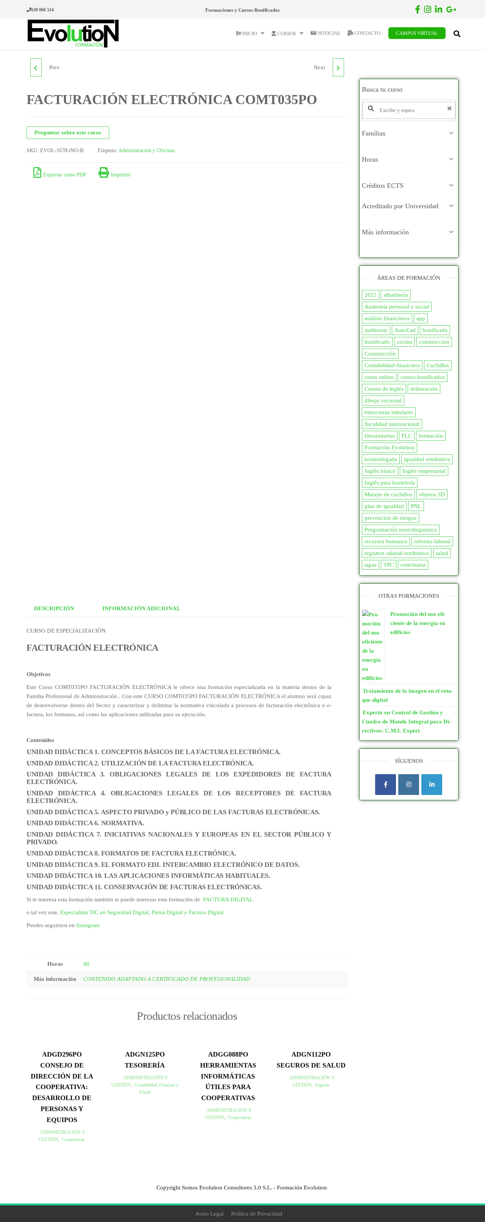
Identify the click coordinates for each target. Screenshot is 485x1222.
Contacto (366, 33)
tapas (371, 565)
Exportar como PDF (65, 175)
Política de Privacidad (256, 1214)
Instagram (88, 925)
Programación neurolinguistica (401, 530)
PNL (416, 506)
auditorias (376, 330)
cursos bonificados (423, 377)
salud (442, 553)
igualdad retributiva (427, 459)
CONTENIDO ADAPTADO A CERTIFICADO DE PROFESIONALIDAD (166, 979)
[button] (409, 133)
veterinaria (413, 565)
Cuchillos (438, 365)
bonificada (434, 330)
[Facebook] (385, 784)
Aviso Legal (209, 1214)
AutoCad (405, 330)
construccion (434, 342)
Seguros (322, 1085)
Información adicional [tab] (141, 608)
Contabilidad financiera (392, 365)
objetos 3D (432, 494)
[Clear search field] (450, 108)
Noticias (328, 33)
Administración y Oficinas (146, 150)
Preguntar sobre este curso (67, 132)
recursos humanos (386, 541)
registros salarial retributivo (397, 553)
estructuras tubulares (389, 412)
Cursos (286, 33)
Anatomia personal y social (397, 307)
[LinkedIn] (431, 784)
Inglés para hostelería (390, 483)
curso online (379, 377)
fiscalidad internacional (392, 424)
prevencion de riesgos (390, 518)
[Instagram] (408, 784)
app (420, 318)
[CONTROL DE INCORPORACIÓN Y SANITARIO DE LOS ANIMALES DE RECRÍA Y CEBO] (338, 67)
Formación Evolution (390, 447)
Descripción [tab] (54, 608)
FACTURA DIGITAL (228, 899)
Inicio (249, 33)
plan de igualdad (384, 506)
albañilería (395, 295)
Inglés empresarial (424, 471)
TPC (388, 565)
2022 (371, 295)
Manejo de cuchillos (388, 494)
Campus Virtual (417, 33)
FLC (407, 436)
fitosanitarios (380, 436)
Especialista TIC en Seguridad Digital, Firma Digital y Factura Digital (142, 912)
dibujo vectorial (383, 400)
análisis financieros (387, 318)
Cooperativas (73, 1139)
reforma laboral (432, 541)
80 (86, 964)
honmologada (381, 459)
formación (431, 436)
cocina (404, 342)
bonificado (377, 342)
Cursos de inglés (384, 389)
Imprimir (121, 175)
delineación (424, 389)
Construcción (380, 354)
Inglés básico (380, 471)
